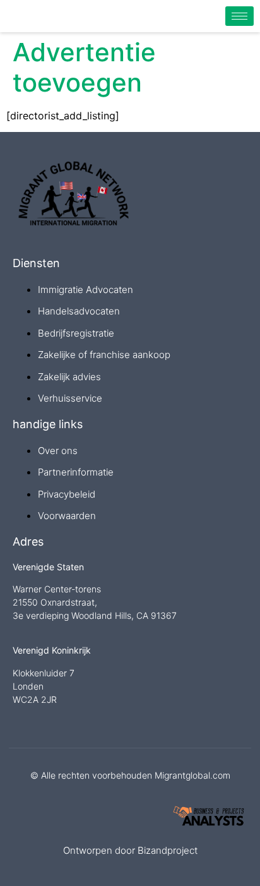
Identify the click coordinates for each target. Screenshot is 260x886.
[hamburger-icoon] (239, 16)
